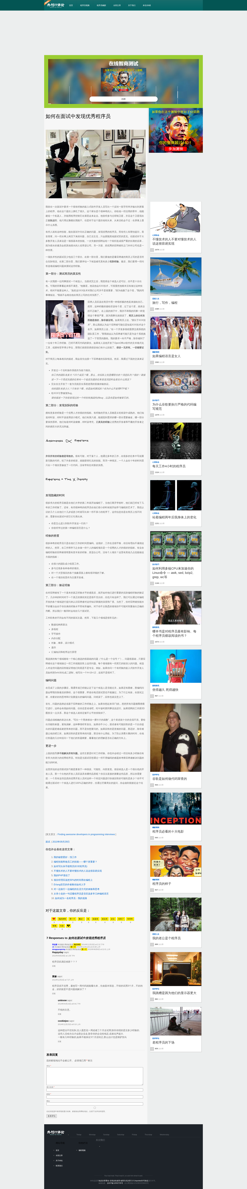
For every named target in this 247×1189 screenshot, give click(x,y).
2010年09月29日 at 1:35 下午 (63, 956)
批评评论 (155, 775)
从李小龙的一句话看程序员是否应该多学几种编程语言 (81, 893)
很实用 (104, 919)
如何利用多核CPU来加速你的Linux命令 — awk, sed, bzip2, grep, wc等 (173, 573)
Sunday (106, 1135)
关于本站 (59, 1161)
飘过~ (81, 919)
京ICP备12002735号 (115, 1183)
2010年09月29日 (61, 842)
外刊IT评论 (56, 5)
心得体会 (155, 235)
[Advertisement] (123, 33)
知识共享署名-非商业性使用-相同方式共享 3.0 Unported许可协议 (123, 1181)
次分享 (160, 250)
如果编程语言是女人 (166, 356)
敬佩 (54, 926)
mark (130, 919)
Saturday (120, 1135)
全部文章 (117, 5)
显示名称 (50, 1087)
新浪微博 (104, 1147)
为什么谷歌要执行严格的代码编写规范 (174, 407)
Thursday (148, 1135)
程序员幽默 (101, 5)
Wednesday (164, 1135)
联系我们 (59, 1166)
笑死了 (121, 919)
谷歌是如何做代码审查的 (169, 778)
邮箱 (48, 1094)
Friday (134, 1135)
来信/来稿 (147, 5)
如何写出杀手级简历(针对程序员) (70, 866)
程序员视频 (84, 5)
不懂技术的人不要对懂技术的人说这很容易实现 (78, 871)
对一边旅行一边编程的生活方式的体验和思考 (76, 889)
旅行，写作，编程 (165, 303)
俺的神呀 (62, 919)
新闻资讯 (155, 627)
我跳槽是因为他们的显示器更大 (174, 993)
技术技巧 (155, 400)
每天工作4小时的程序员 (169, 466)
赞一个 (72, 919)
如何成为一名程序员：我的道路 (71, 898)
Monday (92, 1135)
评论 (48, 1066)
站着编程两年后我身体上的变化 (174, 517)
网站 (48, 1101)
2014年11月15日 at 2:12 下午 (93, 945)
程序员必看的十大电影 (168, 831)
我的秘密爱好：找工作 (65, 857)
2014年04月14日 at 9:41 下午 (69, 1004)
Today (78, 1135)
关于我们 (132, 5)
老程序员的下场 (163, 1042)
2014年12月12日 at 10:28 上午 (88, 947)
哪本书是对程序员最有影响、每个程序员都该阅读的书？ (174, 633)
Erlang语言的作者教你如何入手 (70, 884)
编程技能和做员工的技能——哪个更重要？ (75, 862)
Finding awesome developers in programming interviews (86, 834)
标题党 (95, 919)
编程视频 (82, 1150)
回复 (54, 966)
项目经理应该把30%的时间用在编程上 (73, 880)
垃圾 (62, 926)
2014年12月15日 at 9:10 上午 (69, 1024)
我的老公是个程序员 (166, 938)
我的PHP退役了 (62, 875)
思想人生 (155, 299)
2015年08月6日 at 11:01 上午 (99, 949)
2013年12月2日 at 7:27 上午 (63, 980)
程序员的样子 (161, 883)
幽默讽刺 (155, 352)
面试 (48, 842)
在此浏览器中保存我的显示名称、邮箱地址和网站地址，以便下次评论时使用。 (76, 1111)
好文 (113, 919)
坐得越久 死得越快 (165, 689)
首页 (71, 5)
